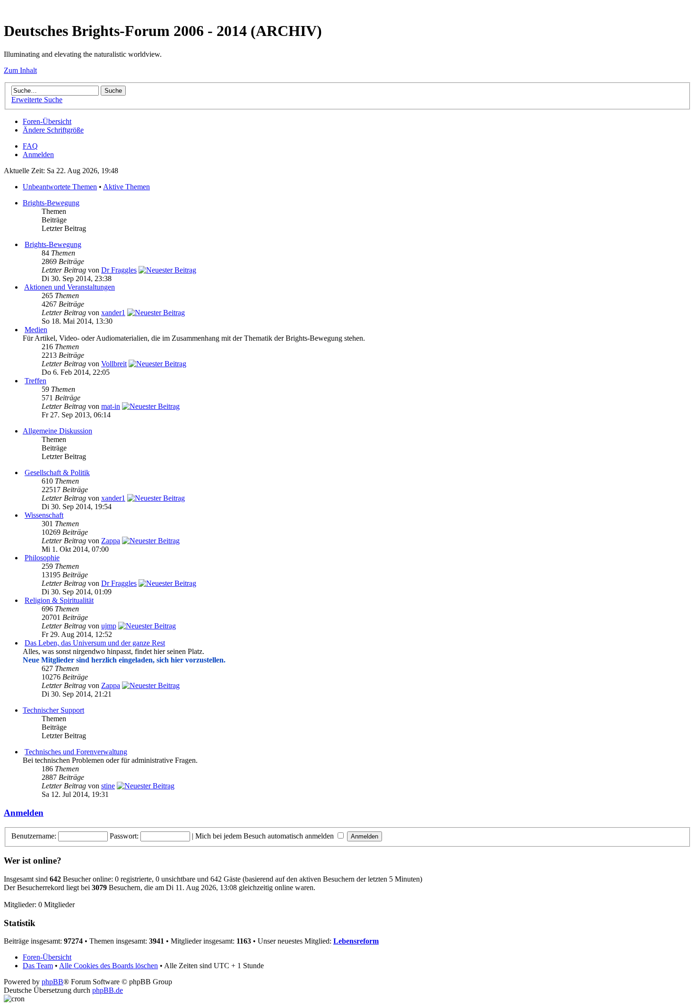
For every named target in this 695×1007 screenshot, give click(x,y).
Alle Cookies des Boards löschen (108, 966)
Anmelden (38, 154)
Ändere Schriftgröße (53, 130)
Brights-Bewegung (51, 203)
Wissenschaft (44, 515)
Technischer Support (53, 710)
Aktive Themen (126, 187)
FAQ (30, 146)
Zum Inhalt (20, 70)
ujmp (108, 626)
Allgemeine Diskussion (57, 431)
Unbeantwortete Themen (60, 187)
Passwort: (124, 836)
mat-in (110, 406)
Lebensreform (356, 941)
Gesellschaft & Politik (57, 472)
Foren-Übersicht (47, 121)
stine (108, 786)
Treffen (35, 381)
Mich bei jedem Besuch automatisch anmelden (265, 836)
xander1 (113, 313)
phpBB (52, 982)
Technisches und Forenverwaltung (76, 752)
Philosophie (42, 558)
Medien (36, 330)
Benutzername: (33, 836)
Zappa (110, 541)
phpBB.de (107, 990)
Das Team (38, 966)
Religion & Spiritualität (59, 600)
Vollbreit (114, 364)
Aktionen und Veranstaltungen (69, 287)
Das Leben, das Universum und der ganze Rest (95, 643)
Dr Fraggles (119, 270)
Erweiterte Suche (36, 100)
